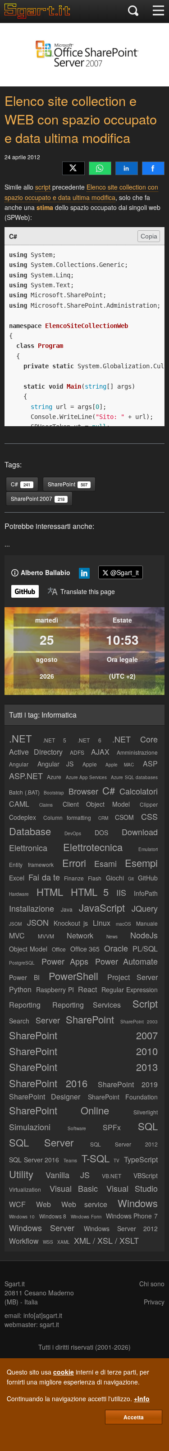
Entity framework (31, 864)
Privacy (154, 1301)
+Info (142, 1398)
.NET (20, 738)
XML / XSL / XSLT (106, 1240)
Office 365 (85, 948)
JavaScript (102, 907)
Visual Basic (74, 1188)
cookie (63, 1371)
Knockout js (71, 923)
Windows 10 (22, 1216)
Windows (138, 1203)
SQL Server (41, 1142)
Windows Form (86, 1216)
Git (131, 878)
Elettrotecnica (93, 847)
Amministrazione (137, 752)
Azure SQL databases (134, 777)
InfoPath (146, 893)
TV (116, 1160)
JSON (38, 922)
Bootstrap (54, 793)
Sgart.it (15, 1283)
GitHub (148, 877)
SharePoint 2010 (83, 1051)
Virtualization (25, 1189)
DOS (101, 832)
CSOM (124, 817)
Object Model (28, 948)
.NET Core (135, 739)
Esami (105, 863)
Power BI (24, 977)
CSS (149, 816)
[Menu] (158, 11)
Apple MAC (119, 764)
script (42, 186)
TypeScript (141, 1159)
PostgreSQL (22, 963)
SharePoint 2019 (128, 1084)
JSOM (15, 924)
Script (145, 1003)
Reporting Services (86, 1004)
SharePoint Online (59, 1110)
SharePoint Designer (44, 1096)
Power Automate (126, 961)
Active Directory (36, 752)
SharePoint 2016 (48, 1083)
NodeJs (144, 935)
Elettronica (28, 847)
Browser (83, 791)
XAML (63, 1242)
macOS (123, 924)
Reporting (25, 1004)
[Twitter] (73, 168)
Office (59, 949)
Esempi (141, 863)
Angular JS (55, 763)
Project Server (132, 977)
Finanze (74, 878)
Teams (70, 1160)
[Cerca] (133, 11)
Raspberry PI (55, 989)
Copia (149, 236)
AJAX (100, 752)
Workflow (24, 1241)
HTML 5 (90, 892)
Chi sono (151, 1283)
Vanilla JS (67, 1174)
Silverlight (145, 1112)
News (112, 936)
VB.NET (111, 1176)
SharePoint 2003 (139, 1021)
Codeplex (22, 817)
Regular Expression (129, 989)
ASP (150, 763)
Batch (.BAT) (24, 792)
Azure (54, 776)
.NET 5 (55, 740)
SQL (148, 1126)
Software (77, 1128)
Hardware (19, 894)
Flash (94, 878)
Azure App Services (86, 777)
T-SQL (96, 1158)
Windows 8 (53, 1216)
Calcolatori (138, 791)
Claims (46, 805)
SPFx (112, 1127)
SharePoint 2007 (83, 1035)
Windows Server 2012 (121, 1228)
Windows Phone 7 (132, 1215)
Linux (101, 923)
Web (43, 1204)
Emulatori (148, 849)
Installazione (31, 908)
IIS (121, 892)
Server (48, 1020)
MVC (17, 935)
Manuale (147, 923)
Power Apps (64, 961)
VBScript (145, 1175)
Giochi (115, 877)
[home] (39, 15)
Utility (21, 1174)
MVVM (46, 936)
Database (30, 831)
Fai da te (44, 877)
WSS (48, 1242)
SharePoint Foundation (123, 1096)
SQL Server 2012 (124, 1144)
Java (67, 909)
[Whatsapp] (100, 168)
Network (80, 935)
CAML (19, 804)
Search (19, 1020)
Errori (74, 863)
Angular (18, 764)
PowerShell (73, 976)
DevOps (72, 833)
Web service (84, 1204)
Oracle (116, 948)
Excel (16, 877)
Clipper (149, 804)
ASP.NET (26, 775)
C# (108, 790)
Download (140, 831)
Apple (89, 764)
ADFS (77, 752)
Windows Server (41, 1227)
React (87, 989)
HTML (50, 892)
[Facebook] (153, 168)
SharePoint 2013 (83, 1067)
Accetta (133, 1417)
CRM (103, 818)
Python (20, 989)
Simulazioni (29, 1126)
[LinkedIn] (126, 168)
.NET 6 (89, 740)
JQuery (145, 908)
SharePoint (90, 1019)
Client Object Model (96, 804)
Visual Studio (132, 1188)
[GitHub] (25, 591)
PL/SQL (145, 948)
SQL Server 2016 (34, 1159)
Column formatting (67, 817)
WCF (17, 1204)
